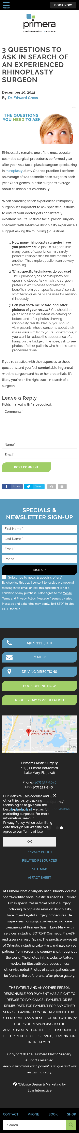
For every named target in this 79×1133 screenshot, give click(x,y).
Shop (71, 1114)
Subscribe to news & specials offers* (35, 577)
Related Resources (39, 860)
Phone (33, 1114)
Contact (10, 1114)
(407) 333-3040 (45, 782)
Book (53, 1114)
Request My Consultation (39, 700)
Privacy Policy (26, 598)
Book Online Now (39, 686)
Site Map (39, 869)
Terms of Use (33, 831)
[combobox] (34, 1125)
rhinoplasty (14, 171)
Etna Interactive (39, 1090)
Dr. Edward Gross (23, 98)
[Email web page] (62, 486)
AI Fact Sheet (39, 878)
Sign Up (39, 570)
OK (29, 842)
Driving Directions (39, 672)
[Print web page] (51, 486)
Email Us (39, 657)
